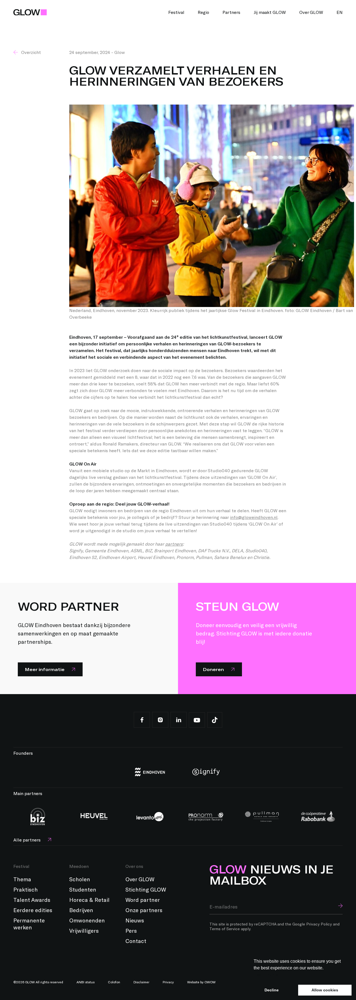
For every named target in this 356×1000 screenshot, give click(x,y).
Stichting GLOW (145, 889)
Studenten (82, 889)
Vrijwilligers (84, 930)
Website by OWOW (201, 982)
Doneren (213, 669)
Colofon (114, 982)
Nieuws (134, 920)
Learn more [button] (266, 974)
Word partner (142, 899)
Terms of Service (224, 928)
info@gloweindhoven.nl (254, 517)
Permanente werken (29, 923)
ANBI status (85, 982)
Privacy (168, 982)
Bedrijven (81, 910)
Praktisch (25, 889)
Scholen (79, 879)
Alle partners (27, 839)
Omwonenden (87, 920)
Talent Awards (31, 899)
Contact (135, 940)
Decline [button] (271, 990)
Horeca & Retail (89, 899)
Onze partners (143, 910)
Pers (131, 930)
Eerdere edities (32, 910)
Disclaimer (141, 982)
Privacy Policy (319, 924)
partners (174, 543)
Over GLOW (139, 879)
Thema (22, 879)
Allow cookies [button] (325, 990)
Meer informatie (45, 669)
